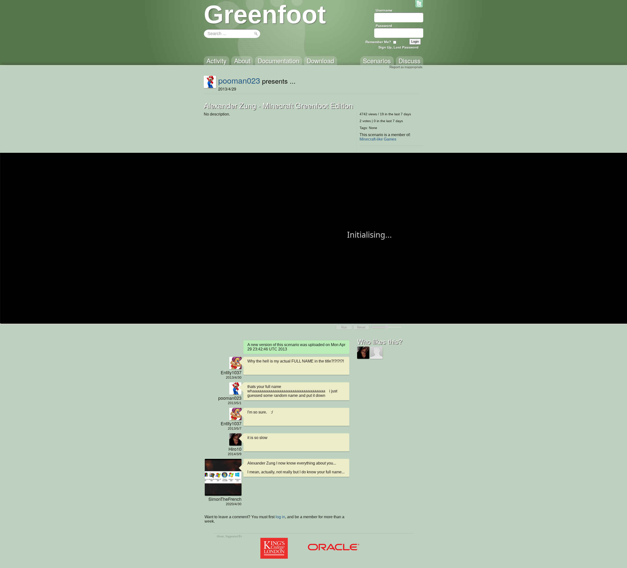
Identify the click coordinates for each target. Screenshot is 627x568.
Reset (361, 327)
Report (394, 67)
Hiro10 (235, 449)
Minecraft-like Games (378, 139)
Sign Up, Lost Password (398, 47)
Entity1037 (231, 372)
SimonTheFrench (224, 499)
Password (384, 26)
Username (384, 10)
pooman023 (239, 80)
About (220, 536)
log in (280, 517)
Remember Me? (378, 42)
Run (344, 327)
